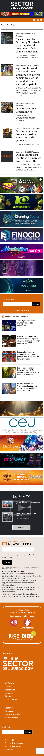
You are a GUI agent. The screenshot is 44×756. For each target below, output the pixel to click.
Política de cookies (13, 746)
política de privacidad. (33, 596)
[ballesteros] (21, 444)
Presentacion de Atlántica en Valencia (26, 514)
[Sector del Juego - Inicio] (22, 5)
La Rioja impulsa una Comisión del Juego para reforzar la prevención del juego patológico (27, 387)
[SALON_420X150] (21, 252)
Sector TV (9, 708)
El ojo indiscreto (12, 717)
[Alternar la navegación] (4, 20)
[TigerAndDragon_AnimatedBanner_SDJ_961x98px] (22, 14)
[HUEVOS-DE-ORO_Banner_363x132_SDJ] (21, 186)
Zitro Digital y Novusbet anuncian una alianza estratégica (26, 323)
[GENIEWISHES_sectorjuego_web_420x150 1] (21, 409)
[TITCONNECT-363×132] (21, 461)
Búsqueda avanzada (21, 310)
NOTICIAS (9, 683)
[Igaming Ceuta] (21, 220)
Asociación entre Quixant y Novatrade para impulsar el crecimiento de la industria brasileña (28, 45)
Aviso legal (9, 740)
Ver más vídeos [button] (21, 528)
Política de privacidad (14, 743)
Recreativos (10, 690)
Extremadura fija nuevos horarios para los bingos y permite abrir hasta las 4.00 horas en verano (28, 355)
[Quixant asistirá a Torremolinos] (7, 108)
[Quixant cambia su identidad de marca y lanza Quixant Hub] (7, 157)
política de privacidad (24, 555)
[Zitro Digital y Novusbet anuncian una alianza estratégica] (9, 325)
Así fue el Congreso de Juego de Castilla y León (28, 503)
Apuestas (19, 36)
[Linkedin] (38, 20)
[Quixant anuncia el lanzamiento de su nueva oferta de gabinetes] (7, 133)
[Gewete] (21, 269)
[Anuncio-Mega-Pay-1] (21, 236)
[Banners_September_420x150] (21, 478)
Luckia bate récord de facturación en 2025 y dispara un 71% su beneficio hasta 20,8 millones (28, 371)
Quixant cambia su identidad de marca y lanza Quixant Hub (28, 158)
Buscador (10, 299)
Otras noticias (11, 699)
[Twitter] (41, 20)
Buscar (36, 304)
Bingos (8, 696)
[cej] (21, 426)
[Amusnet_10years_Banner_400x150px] (21, 203)
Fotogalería (9, 711)
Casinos (8, 686)
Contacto (9, 749)
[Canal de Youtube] (34, 20)
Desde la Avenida (12, 714)
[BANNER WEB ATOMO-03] (21, 286)
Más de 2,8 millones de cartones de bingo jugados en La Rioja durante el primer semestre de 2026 (28, 339)
